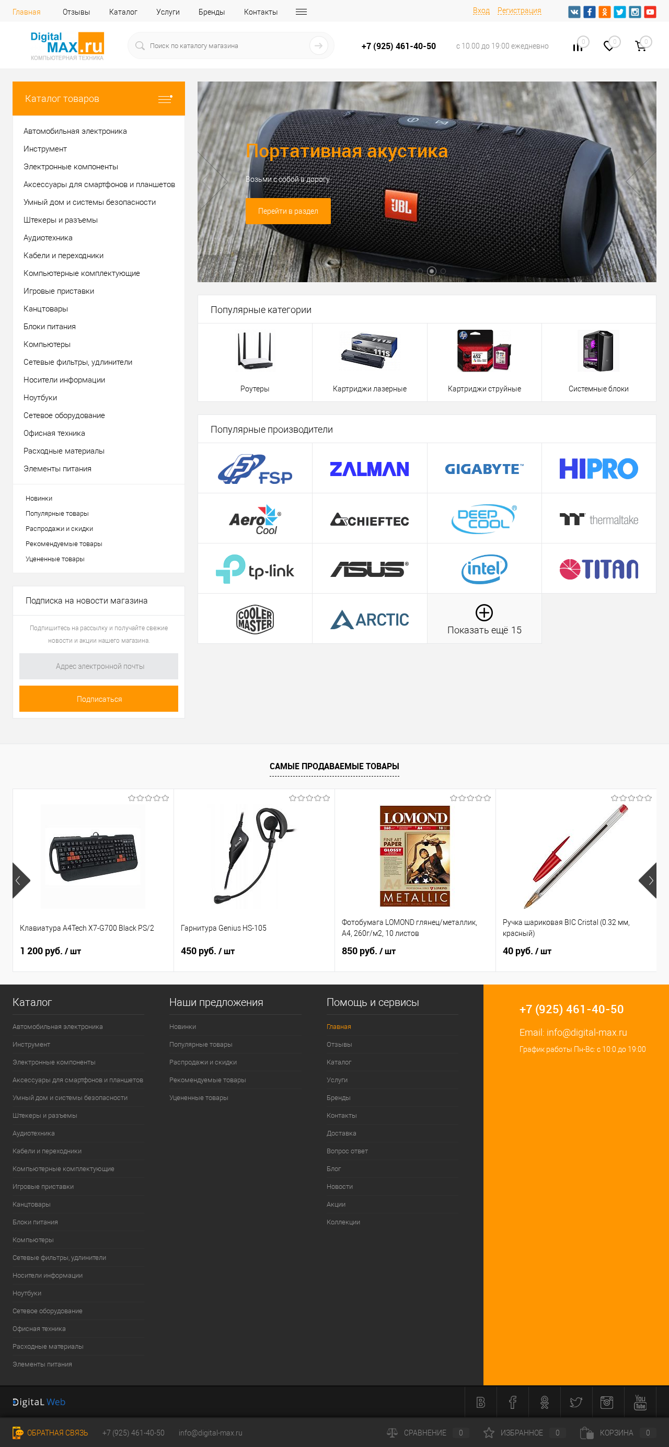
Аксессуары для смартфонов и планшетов (78, 1080)
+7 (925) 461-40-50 (133, 1433)
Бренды (212, 12)
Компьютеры (33, 1240)
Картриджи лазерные (370, 389)
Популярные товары (57, 513)
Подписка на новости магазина (87, 601)
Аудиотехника (34, 1133)
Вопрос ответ (347, 1151)
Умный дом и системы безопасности (70, 1098)
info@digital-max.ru (587, 1032)
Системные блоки (599, 389)
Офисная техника (39, 1329)
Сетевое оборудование (48, 1311)
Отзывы (76, 12)
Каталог (123, 12)
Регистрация (519, 10)
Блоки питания (35, 1222)
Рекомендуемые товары (64, 544)
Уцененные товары (55, 559)
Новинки (39, 498)
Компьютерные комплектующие (63, 1169)
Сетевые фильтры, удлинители (59, 1257)
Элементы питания (42, 1364)
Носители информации (48, 1275)
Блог (334, 1169)
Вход (481, 10)
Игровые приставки (43, 1186)
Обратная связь (57, 1433)
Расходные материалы (48, 1346)
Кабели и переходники (47, 1151)
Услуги (168, 12)
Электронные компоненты (54, 1062)
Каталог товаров (62, 98)
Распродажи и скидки (59, 529)
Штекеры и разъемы (45, 1115)
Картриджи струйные (484, 389)
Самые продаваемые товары (334, 766)
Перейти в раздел (288, 211)
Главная (27, 12)
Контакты (261, 12)
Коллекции (343, 1222)
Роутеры (255, 389)
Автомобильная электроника (58, 1027)
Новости (340, 1186)
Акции (336, 1204)
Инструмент (31, 1044)
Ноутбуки (27, 1293)
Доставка (341, 1133)
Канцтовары (32, 1204)
